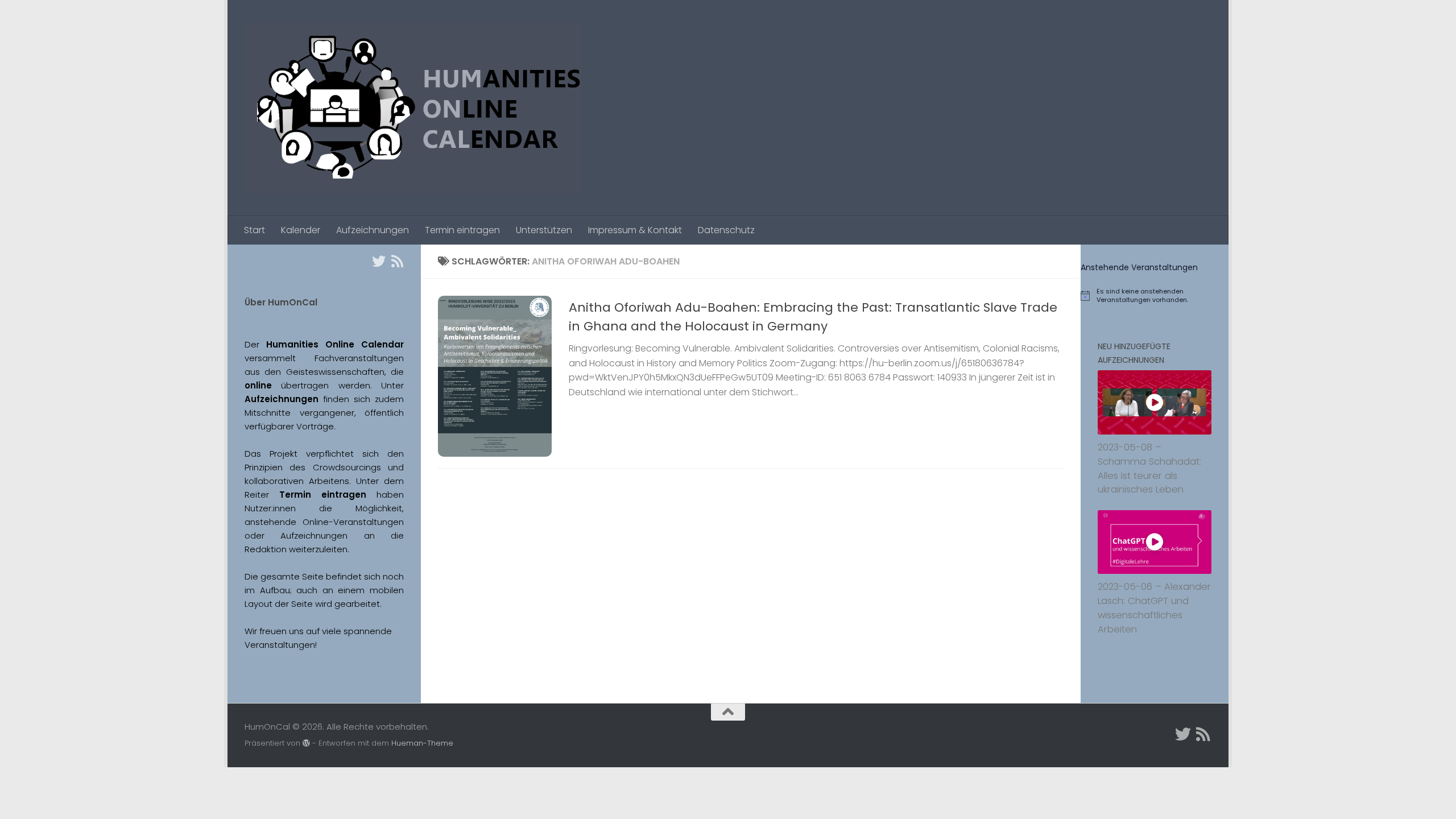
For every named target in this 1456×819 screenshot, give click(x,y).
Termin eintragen (462, 230)
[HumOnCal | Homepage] (413, 108)
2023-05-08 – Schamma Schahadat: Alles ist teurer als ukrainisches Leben (1149, 468)
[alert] (1154, 295)
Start (254, 230)
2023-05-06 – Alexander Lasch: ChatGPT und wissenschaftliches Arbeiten (1154, 607)
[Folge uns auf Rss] (397, 261)
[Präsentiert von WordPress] (306, 743)
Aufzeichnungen (372, 230)
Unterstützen (544, 230)
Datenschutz (726, 230)
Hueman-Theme (422, 743)
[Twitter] (379, 261)
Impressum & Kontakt (635, 230)
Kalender (300, 230)
